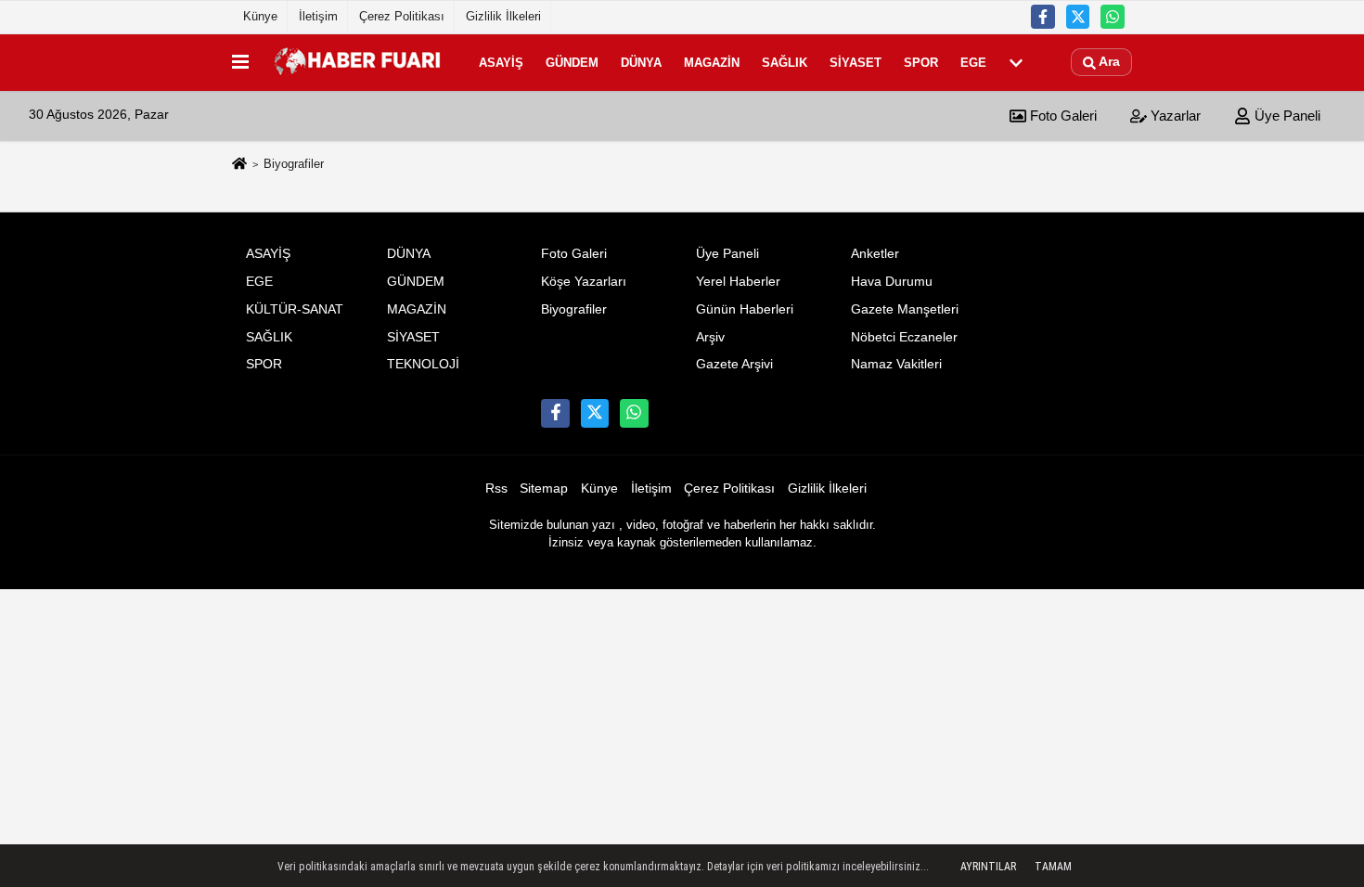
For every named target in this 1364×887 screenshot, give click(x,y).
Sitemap (544, 488)
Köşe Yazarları (583, 282)
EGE (973, 62)
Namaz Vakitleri (896, 364)
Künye (260, 16)
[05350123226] (1112, 17)
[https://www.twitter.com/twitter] (1078, 17)
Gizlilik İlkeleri (503, 16)
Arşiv (710, 337)
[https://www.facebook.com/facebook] (1043, 17)
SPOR (921, 62)
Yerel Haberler (738, 282)
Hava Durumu (892, 282)
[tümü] (1016, 62)
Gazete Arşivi (734, 364)
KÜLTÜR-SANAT (294, 309)
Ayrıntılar (988, 866)
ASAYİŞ (501, 62)
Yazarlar (1174, 115)
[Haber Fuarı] (360, 62)
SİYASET (855, 62)
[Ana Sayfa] (239, 165)
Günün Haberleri (744, 309)
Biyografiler (574, 309)
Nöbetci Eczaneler (904, 337)
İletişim (318, 16)
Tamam (1053, 866)
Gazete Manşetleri (905, 309)
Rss (496, 488)
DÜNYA (641, 62)
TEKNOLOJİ (423, 364)
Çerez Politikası (401, 16)
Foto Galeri (1061, 115)
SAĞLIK (784, 62)
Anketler (875, 254)
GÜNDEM (572, 62)
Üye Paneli (1285, 115)
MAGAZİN (712, 62)
